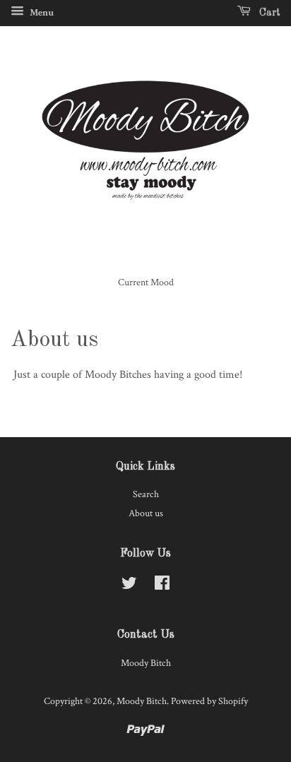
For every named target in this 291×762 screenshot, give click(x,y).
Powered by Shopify (209, 701)
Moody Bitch (142, 701)
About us (146, 513)
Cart (268, 13)
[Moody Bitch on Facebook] (162, 586)
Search (146, 494)
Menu (41, 12)
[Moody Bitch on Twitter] (129, 586)
